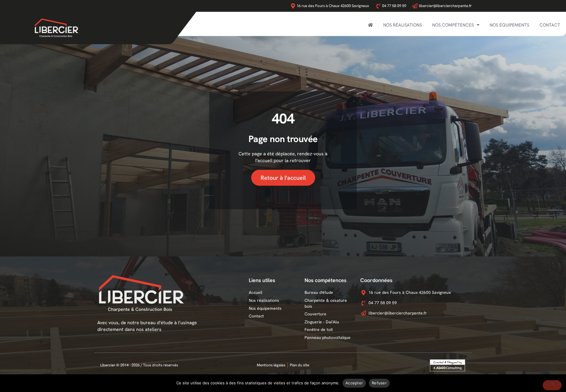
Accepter (354, 383)
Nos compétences (453, 25)
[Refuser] (552, 385)
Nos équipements (509, 25)
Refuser (379, 383)
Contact (549, 25)
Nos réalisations (402, 25)
